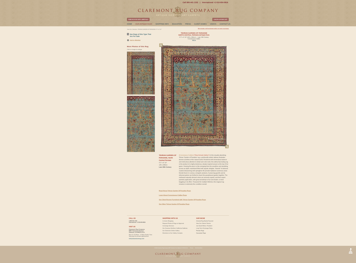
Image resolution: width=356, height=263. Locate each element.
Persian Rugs (200, 230)
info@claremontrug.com (136, 238)
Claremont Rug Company (178, 11)
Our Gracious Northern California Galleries (175, 228)
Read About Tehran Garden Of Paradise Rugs (175, 191)
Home (129, 24)
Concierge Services (168, 226)
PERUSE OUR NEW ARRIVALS (138, 19)
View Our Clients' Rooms (203, 223)
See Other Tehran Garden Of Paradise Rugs (174, 204)
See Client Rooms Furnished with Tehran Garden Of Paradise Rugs (182, 200)
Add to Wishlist (135, 40)
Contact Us (225, 24)
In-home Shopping (168, 221)
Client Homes (200, 24)
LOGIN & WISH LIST (220, 19)
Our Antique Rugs (143, 24)
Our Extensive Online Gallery (171, 230)
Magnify (161, 45)
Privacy (191, 247)
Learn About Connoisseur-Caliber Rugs (173, 195)
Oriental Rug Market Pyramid (204, 221)
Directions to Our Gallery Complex (173, 233)
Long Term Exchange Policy (204, 228)
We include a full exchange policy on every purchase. (213, 28)
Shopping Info (162, 24)
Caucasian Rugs (201, 233)
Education (177, 24)
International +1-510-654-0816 (215, 2)
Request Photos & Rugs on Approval (173, 223)
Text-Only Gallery (198, 247)
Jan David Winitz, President (204, 226)
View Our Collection (132, 29)
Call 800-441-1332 (190, 2)
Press (188, 24)
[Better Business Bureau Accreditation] (350, 251)
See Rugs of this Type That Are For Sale (140, 35)
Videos (213, 24)
